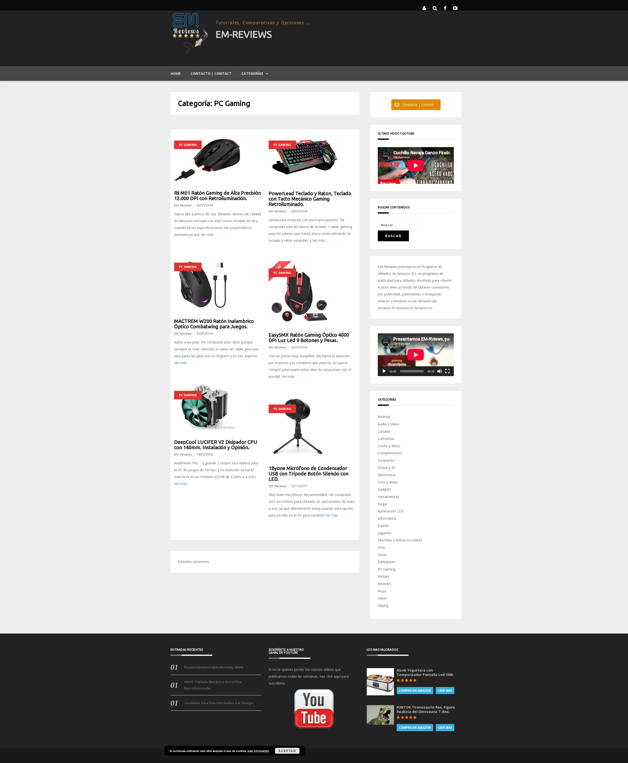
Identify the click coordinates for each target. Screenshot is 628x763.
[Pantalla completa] (447, 371)
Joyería (383, 525)
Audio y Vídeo (388, 424)
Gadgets (384, 489)
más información (258, 751)
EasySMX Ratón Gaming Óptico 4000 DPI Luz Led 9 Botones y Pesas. (309, 337)
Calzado (384, 431)
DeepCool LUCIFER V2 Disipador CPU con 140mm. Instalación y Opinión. (215, 444)
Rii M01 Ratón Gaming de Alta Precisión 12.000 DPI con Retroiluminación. (217, 195)
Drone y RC (387, 467)
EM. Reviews (183, 205)
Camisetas (386, 438)
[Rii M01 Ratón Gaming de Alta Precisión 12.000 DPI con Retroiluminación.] (217, 156)
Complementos (390, 453)
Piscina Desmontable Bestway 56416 (213, 667)
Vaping (383, 605)
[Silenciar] (439, 371)
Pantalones (387, 562)
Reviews (384, 583)
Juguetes (385, 533)
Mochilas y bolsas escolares (400, 540)
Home (175, 73)
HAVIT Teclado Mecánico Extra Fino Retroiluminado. (213, 685)
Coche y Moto (389, 446)
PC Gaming (188, 145)
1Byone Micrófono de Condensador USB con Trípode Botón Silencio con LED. (308, 474)
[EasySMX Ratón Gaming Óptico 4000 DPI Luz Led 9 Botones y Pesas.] (312, 291)
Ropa (382, 591)
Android (384, 416)
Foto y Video (388, 482)
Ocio (381, 547)
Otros (382, 554)
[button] (424, 8)
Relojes (384, 576)
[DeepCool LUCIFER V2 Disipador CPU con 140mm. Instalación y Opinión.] (217, 406)
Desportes (386, 460)
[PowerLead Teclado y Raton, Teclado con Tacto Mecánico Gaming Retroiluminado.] (312, 157)
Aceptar (287, 751)
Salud (382, 598)
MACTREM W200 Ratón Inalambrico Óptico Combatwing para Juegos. (214, 323)
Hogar (383, 504)
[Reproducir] (384, 371)
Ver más (207, 234)
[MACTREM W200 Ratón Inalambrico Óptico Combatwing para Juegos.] (217, 282)
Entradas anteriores (193, 561)
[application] (416, 354)
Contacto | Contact (211, 73)
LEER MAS (445, 690)
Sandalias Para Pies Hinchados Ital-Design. (219, 703)
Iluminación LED (391, 511)
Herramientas (388, 496)
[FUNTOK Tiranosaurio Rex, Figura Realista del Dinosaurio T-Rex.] (380, 714)
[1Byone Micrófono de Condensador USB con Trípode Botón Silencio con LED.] (312, 426)
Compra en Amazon (415, 690)
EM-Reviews (244, 34)
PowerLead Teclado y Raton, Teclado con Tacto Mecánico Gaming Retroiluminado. (310, 199)
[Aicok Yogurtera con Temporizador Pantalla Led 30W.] (380, 681)
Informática (387, 518)
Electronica (386, 474)
